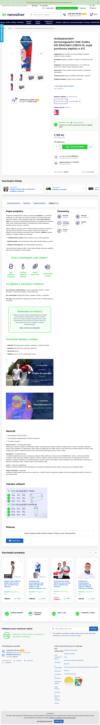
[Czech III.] (56, 112)
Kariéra (56, 703)
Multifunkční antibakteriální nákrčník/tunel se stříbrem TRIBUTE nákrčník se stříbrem (85, 584)
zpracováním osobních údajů (71, 635)
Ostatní (10, 28)
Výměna (66, 670)
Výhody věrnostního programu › (68, 158)
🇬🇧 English (35, 5)
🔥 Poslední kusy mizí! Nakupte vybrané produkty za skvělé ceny (49, 2)
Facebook (30, 660)
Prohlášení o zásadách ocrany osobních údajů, (62, 717)
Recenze (66, 664)
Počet (56, 147)
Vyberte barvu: (62, 107)
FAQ (65, 657)
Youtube (18, 660)
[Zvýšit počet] (60, 146)
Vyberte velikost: (65, 97)
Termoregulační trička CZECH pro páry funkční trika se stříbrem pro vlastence (62, 583)
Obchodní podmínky (70, 650)
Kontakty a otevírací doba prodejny (57, 696)
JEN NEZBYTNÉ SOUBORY (45, 721)
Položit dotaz (15, 541)
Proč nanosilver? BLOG (58, 657)
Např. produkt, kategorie (41, 14)
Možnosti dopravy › (78, 122)
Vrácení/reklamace (70, 674)
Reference (57, 671)
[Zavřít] (98, 2)
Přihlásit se (93, 8)
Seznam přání (50, 8)
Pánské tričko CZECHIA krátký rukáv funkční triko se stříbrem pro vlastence (12, 583)
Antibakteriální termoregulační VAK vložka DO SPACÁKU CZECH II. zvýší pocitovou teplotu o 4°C (37, 584)
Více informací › (59, 88)
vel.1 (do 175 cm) (60, 101)
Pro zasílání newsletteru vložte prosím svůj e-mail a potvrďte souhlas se (74, 634)
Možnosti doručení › (65, 164)
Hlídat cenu (60, 142)
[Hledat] (31, 15)
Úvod (3, 28)
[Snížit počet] (60, 148)
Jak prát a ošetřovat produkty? (74, 660)
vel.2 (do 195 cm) (74, 101)
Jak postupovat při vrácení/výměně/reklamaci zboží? (81, 667)
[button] (40, 53)
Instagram (8, 662)
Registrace (83, 8)
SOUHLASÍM (58, 721)
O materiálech (44, 5)
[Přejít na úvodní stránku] (13, 14)
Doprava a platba (69, 653)
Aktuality (57, 662)
